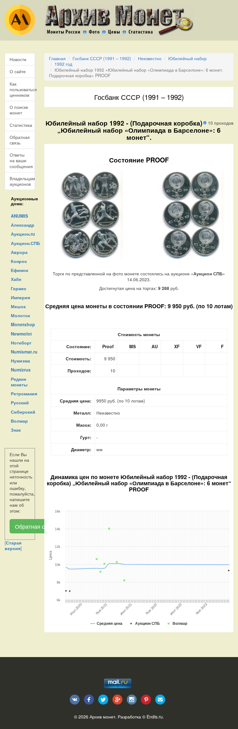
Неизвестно (149, 58)
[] (13, 545)
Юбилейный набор (187, 58)
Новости (18, 59)
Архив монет (102, 716)
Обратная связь (20, 140)
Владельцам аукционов (22, 181)
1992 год (63, 64)
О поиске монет (19, 110)
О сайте (18, 71)
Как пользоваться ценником (22, 89)
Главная (57, 58)
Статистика (21, 125)
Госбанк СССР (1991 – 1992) (102, 58)
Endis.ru (155, 716)
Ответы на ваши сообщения (21, 160)
